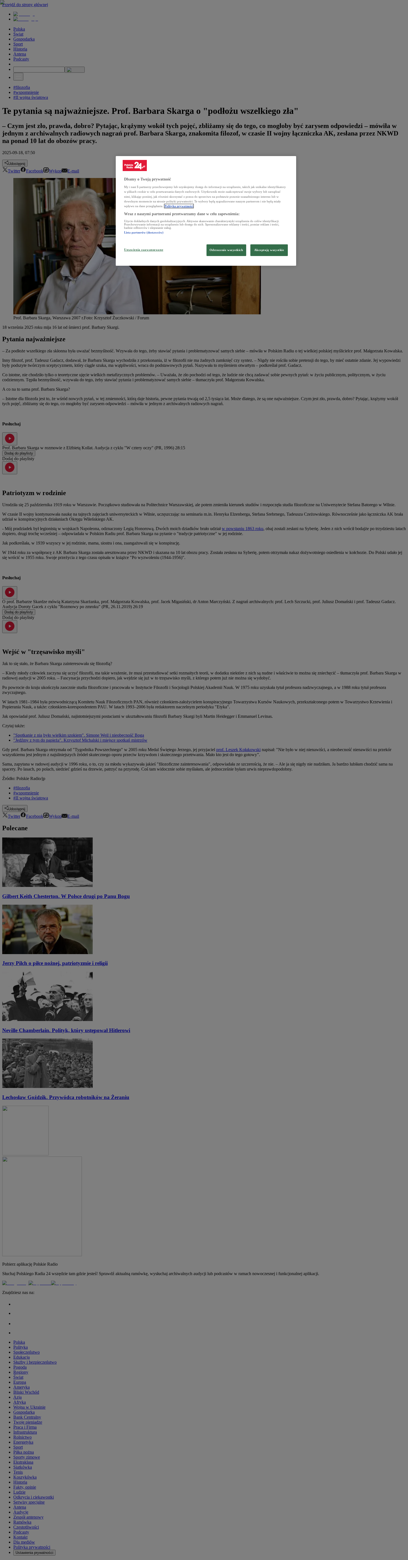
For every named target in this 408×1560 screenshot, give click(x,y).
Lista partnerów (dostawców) (143, 232)
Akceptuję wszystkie (269, 250)
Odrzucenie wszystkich (226, 250)
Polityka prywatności (179, 206)
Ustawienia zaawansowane (143, 249)
